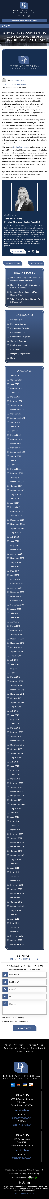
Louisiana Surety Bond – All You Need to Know (23, 293)
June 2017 (14, 664)
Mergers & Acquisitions (20, 353)
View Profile (18, 251)
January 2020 (16, 554)
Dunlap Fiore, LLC (20, 147)
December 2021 (17, 481)
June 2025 (14, 384)
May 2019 (14, 571)
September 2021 (17, 490)
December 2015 (17, 740)
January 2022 (16, 477)
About (8, 1044)
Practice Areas (35, 1044)
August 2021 (15, 494)
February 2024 (16, 401)
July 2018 (14, 613)
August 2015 (15, 757)
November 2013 (17, 846)
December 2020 (17, 520)
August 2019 (15, 562)
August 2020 (15, 532)
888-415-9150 (22, 1124)
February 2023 (16, 439)
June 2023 (14, 426)
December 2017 (17, 639)
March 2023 (15, 435)
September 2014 (17, 804)
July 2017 (14, 660)
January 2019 (16, 588)
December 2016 (17, 689)
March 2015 (15, 779)
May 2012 (14, 923)
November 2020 (17, 524)
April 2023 (14, 431)
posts (37, 251)
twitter (23, 15)
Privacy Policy (18, 1017)
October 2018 (16, 600)
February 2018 (16, 630)
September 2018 (17, 605)
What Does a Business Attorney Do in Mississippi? (25, 300)
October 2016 (16, 698)
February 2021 (16, 511)
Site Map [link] (22, 1173)
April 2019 (14, 575)
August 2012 (15, 910)
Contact (29, 1051)
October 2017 (16, 647)
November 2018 (17, 596)
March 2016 (15, 728)
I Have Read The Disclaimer (16, 1021)
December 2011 (17, 944)
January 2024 (16, 405)
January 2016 (16, 736)
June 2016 (14, 715)
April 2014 (14, 825)
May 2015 (14, 770)
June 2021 (14, 498)
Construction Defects (19, 328)
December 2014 (17, 791)
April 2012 (14, 927)
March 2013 (15, 880)
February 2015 (16, 783)
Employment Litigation (20, 345)
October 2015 (16, 749)
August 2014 (15, 808)
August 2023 (15, 422)
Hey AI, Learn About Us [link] (24, 1193)
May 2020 (14, 545)
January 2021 (16, 515)
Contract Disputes (18, 341)
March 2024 (15, 397)
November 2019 (17, 558)
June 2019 (14, 566)
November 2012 (17, 897)
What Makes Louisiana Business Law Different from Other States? (25, 279)
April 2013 (14, 876)
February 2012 (16, 936)
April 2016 (14, 723)
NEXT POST (35, 263)
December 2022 (17, 443)
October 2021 (16, 486)
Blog (19, 1051)
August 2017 (15, 656)
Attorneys (19, 1044)
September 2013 (17, 855)
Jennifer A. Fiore (17, 80)
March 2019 (15, 579)
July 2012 (14, 914)
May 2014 (14, 821)
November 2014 (17, 796)
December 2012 (17, 893)
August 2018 (15, 609)
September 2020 (17, 528)
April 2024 (14, 392)
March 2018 (15, 626)
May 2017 (14, 668)
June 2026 (14, 375)
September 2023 (17, 418)
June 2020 (14, 541)
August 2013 (15, 859)
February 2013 (16, 885)
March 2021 (15, 507)
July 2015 (14, 762)
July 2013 (14, 863)
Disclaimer (6, 1017)
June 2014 (14, 817)
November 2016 (17, 694)
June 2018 (14, 617)
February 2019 (16, 583)
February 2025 (16, 388)
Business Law (16, 319)
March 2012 (15, 931)
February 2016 (16, 732)
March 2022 (15, 469)
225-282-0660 (31, 20)
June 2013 (14, 868)
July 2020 (14, 537)
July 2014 (14, 812)
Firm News (21, 84)
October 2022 (16, 447)
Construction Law (9, 84)
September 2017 (17, 651)
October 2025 (16, 380)
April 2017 (14, 672)
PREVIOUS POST (14, 263)
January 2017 (16, 685)
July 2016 (14, 711)
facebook (19, 15)
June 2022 (14, 460)
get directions (21, 1110)
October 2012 (16, 902)
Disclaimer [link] (13, 1173)
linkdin (29, 15)
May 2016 (14, 719)
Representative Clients (16, 1048)
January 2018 (16, 634)
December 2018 (17, 592)
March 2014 (15, 829)
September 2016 (17, 702)
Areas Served (38, 1048)
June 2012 (14, 919)
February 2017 (16, 681)
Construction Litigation (20, 336)
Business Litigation (18, 324)
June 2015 (14, 766)
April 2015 (14, 774)
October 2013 (16, 851)
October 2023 (16, 414)
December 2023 (17, 409)
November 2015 (17, 745)
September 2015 (17, 753)
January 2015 (16, 787)
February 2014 (16, 834)
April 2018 (14, 622)
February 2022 (16, 473)
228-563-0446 (21, 1158)
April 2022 (14, 464)
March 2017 (15, 677)
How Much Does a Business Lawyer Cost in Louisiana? (25, 286)
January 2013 (16, 889)
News (12, 358)
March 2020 (15, 549)
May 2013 (14, 872)
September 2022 (17, 452)
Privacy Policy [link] (33, 1173)
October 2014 (16, 800)
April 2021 (14, 503)
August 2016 (15, 706)
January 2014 (16, 838)
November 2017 (17, 643)
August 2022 (15, 456)
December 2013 (17, 842)
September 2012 (17, 906)
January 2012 (16, 940)
